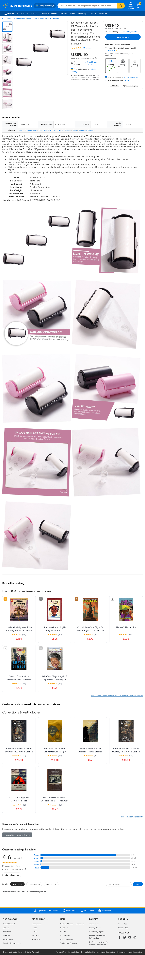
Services (24, 13)
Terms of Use (94, 923)
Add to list (114, 85)
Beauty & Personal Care (17, 18)
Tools (75, 130)
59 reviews (90, 48)
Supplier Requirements (12, 943)
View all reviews (12, 875)
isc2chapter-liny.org (131, 77)
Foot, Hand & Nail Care (36, 18)
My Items (103, 13)
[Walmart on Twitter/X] (124, 937)
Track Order (89, 910)
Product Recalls (66, 939)
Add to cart (123, 37)
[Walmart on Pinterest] (134, 937)
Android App (123, 927)
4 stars (36, 858)
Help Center (71, 910)
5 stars (36, 855)
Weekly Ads (106, 910)
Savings (34, 13)
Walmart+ (36, 935)
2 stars (36, 864)
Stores (34, 927)
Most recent (17, 884)
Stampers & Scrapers (86, 130)
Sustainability (8, 939)
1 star (37, 867)
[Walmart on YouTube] (129, 937)
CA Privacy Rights (96, 931)
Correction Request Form (17, 834)
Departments (12, 13)
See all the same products (132, 816)
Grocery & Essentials (49, 13)
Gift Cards (36, 939)
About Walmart (9, 923)
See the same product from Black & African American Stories (117, 695)
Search (137, 884)
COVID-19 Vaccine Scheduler (72, 923)
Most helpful (51, 884)
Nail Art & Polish (52, 18)
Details (126, 80)
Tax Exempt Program (68, 943)
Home (4, 18)
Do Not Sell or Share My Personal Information (98, 943)
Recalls (63, 931)
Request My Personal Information (97, 936)
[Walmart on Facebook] (119, 937)
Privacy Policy (95, 927)
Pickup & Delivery (67, 13)
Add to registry (132, 85)
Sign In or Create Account (48, 910)
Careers (93, 13)
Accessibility (65, 935)
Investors (6, 935)
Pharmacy (82, 13)
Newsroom (7, 931)
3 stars (36, 861)
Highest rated (34, 884)
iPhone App (122, 923)
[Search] (121, 5)
